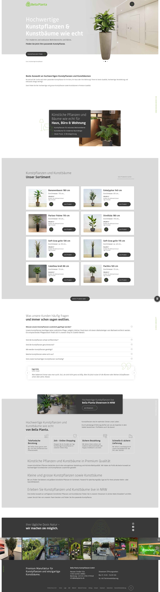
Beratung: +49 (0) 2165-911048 (82, 576)
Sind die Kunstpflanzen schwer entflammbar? (42, 340)
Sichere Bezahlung (91, 440)
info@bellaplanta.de (77, 578)
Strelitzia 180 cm (111, 215)
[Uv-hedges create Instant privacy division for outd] (103, 549)
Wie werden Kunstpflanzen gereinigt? (39, 349)
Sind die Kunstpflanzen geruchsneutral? (40, 345)
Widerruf (74, 588)
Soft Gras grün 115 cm (114, 240)
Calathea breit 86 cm (58, 266)
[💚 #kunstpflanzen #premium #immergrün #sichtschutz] (33, 549)
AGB (69, 588)
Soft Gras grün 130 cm (59, 240)
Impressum (102, 588)
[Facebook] (133, 527)
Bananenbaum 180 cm (59, 190)
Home (60, 588)
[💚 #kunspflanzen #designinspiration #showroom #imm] (80, 549)
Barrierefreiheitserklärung (120, 588)
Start (27, 61)
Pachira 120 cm (110, 266)
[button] (103, 61)
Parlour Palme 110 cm (59, 215)
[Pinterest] (133, 530)
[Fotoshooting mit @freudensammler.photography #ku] (126, 549)
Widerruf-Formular (82, 588)
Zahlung (90, 588)
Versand (53, 199)
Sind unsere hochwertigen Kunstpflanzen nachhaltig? (45, 359)
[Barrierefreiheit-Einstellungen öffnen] (157, 299)
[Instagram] (133, 524)
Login (65, 588)
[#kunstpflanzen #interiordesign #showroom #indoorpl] (57, 549)
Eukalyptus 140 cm (112, 190)
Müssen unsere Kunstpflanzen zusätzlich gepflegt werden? (48, 327)
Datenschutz (109, 588)
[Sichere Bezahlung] (105, 436)
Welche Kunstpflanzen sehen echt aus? (40, 354)
